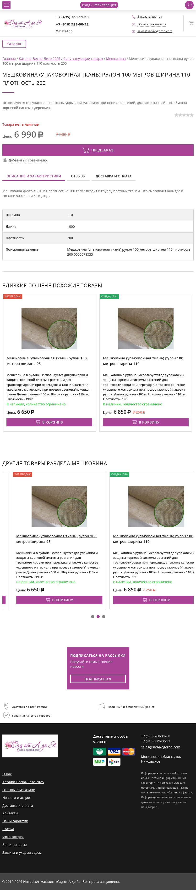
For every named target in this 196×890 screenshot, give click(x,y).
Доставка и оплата (113, 176)
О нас (7, 774)
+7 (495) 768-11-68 (72, 16)
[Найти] (189, 5)
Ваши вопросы (14, 844)
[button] (92, 616)
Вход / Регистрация (99, 5)
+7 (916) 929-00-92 (72, 24)
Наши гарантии (15, 821)
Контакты (10, 813)
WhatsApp (64, 31)
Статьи (8, 829)
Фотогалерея (13, 836)
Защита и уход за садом (22, 852)
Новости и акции (16, 797)
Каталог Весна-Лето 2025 (23, 782)
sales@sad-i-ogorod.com (154, 31)
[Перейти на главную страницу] (22, 23)
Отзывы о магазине (18, 789)
